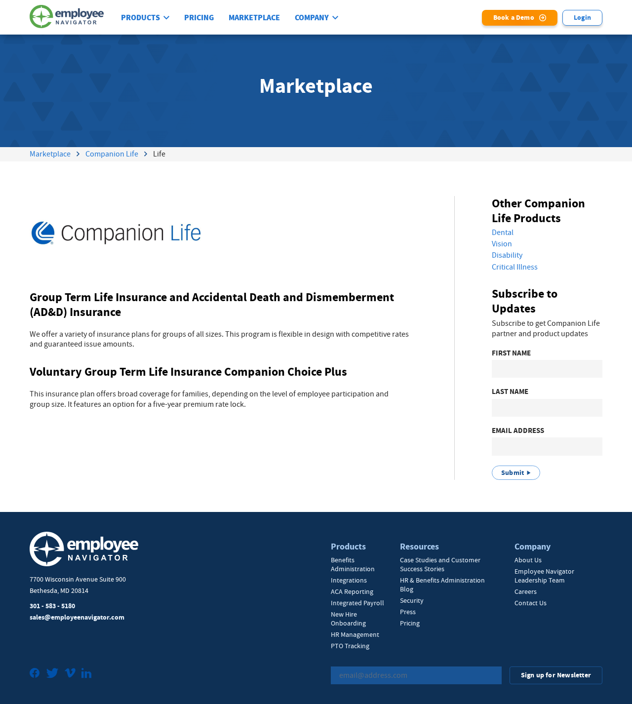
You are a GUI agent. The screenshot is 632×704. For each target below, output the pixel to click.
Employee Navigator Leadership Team (544, 576)
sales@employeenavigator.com (77, 617)
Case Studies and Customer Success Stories (440, 564)
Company (312, 17)
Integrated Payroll (357, 602)
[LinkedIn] (86, 674)
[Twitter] (52, 674)
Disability (507, 255)
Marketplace (254, 17)
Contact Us (530, 602)
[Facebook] (35, 674)
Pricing (199, 17)
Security (412, 600)
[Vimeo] (70, 674)
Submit (512, 472)
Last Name (510, 392)
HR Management (355, 634)
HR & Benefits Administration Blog (442, 584)
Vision (502, 243)
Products (140, 17)
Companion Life (111, 154)
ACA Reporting (352, 591)
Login (582, 17)
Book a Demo (513, 17)
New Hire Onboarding (348, 618)
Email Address (518, 431)
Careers (525, 591)
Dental (503, 232)
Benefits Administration (353, 564)
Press (408, 611)
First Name (511, 353)
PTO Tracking (350, 645)
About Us (528, 559)
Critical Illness (515, 267)
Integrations (349, 580)
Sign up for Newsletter (556, 675)
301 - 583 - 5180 (52, 606)
